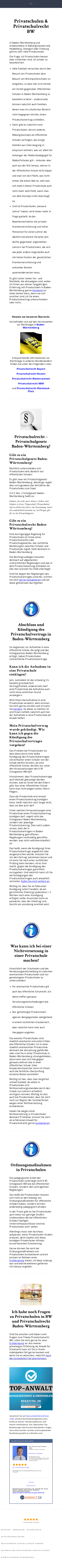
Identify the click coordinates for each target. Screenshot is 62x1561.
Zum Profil (31, 1482)
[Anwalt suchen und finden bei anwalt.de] (31, 1499)
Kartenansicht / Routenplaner (36, 1453)
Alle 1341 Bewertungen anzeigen (21, 1467)
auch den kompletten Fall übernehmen (30, 1357)
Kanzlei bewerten (31, 1485)
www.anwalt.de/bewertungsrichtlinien (29, 1492)
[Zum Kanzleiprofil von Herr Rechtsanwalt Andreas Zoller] (20, 1446)
